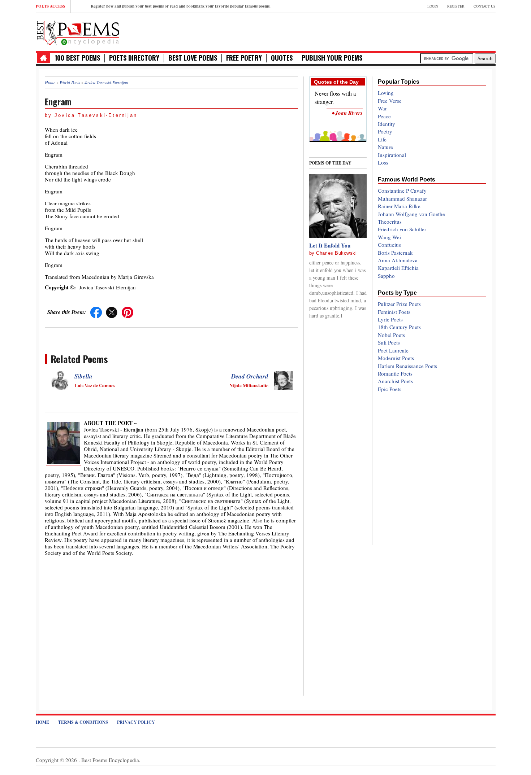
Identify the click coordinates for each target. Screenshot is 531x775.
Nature (385, 146)
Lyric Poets (390, 319)
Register (456, 6)
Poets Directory (134, 58)
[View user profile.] (63, 442)
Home (42, 722)
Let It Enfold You (329, 245)
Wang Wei (389, 237)
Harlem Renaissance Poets (407, 365)
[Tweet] (111, 311)
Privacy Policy (136, 722)
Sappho (386, 275)
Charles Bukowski (336, 253)
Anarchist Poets (395, 381)
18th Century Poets (399, 326)
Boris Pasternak (395, 252)
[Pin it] (127, 311)
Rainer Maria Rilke (399, 206)
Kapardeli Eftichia (398, 267)
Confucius (389, 244)
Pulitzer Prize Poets (399, 303)
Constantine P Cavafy (402, 190)
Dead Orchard (249, 376)
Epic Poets (389, 389)
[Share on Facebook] (96, 311)
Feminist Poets (394, 311)
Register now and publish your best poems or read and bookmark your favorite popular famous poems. (181, 6)
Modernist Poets (396, 358)
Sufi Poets (389, 342)
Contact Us (485, 6)
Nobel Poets (391, 334)
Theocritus (390, 221)
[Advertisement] (411, 31)
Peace (384, 116)
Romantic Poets (395, 373)
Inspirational (392, 154)
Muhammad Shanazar (402, 198)
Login (432, 6)
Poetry (385, 131)
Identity (386, 123)
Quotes (282, 58)
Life (382, 139)
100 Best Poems (77, 58)
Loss (383, 162)
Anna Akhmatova (398, 260)
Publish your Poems (332, 58)
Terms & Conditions (83, 722)
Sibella (83, 376)
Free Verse (390, 100)
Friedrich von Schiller (402, 229)
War (382, 108)
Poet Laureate (393, 350)
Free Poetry (244, 58)
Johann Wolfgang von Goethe (411, 214)
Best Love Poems (192, 58)
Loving (386, 92)
